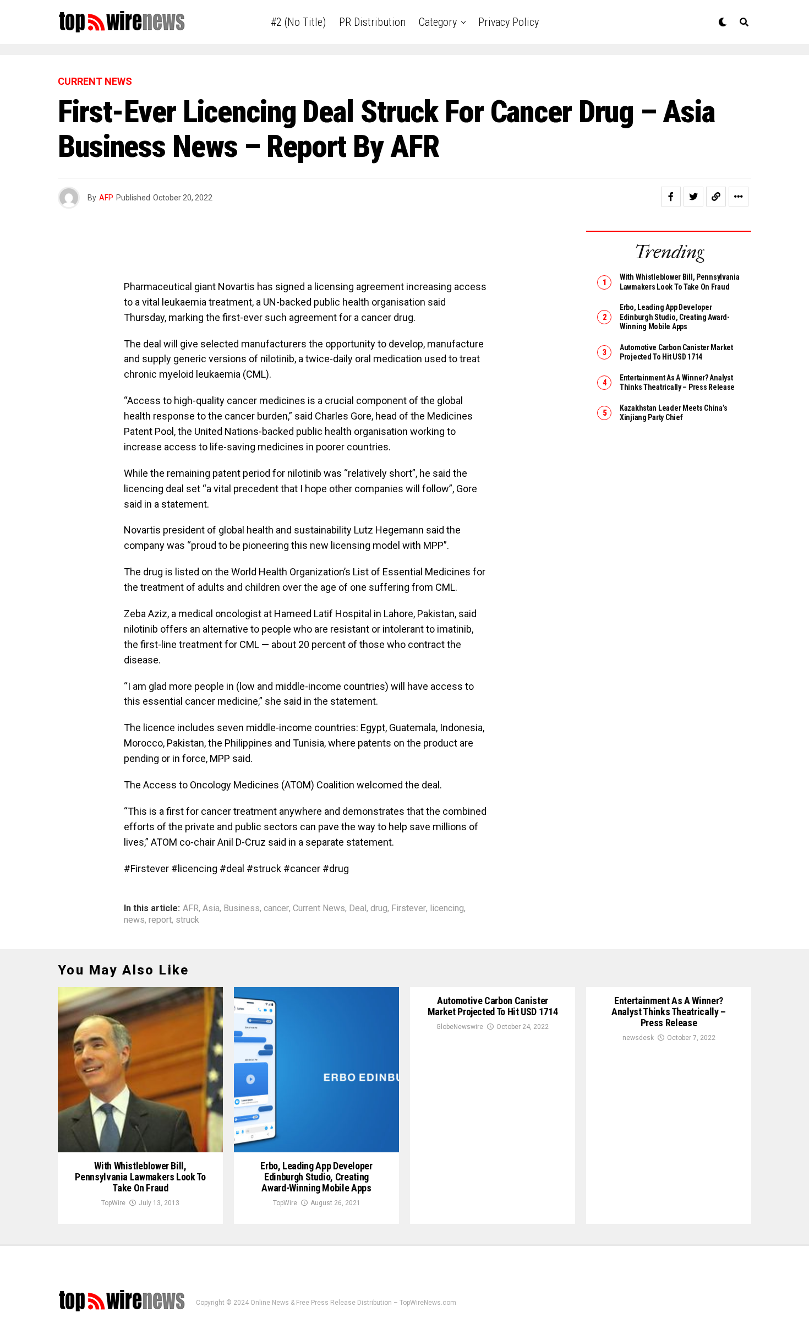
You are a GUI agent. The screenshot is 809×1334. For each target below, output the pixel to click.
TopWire (113, 1203)
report (160, 920)
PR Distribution (372, 22)
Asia (211, 908)
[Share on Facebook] (671, 196)
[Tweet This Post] (693, 196)
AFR (191, 908)
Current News (319, 908)
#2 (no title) (298, 22)
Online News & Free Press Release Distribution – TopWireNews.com (353, 1302)
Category (438, 22)
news (134, 920)
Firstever (408, 908)
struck (187, 920)
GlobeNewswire (459, 1027)
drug (378, 908)
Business (241, 908)
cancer (276, 908)
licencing (447, 908)
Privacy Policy (508, 22)
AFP (106, 197)
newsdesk (638, 1038)
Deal (358, 908)
